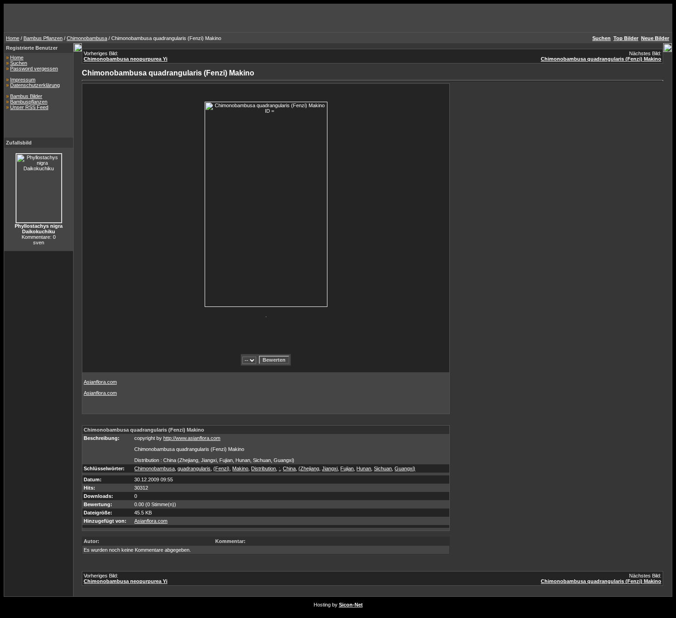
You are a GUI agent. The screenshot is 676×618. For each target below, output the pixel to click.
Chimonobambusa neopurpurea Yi (125, 59)
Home (12, 38)
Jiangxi (330, 468)
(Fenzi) (221, 468)
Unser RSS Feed (29, 107)
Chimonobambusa (87, 38)
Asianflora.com (100, 382)
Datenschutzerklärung (35, 85)
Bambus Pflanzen (43, 38)
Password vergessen (34, 68)
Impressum (22, 79)
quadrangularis (194, 468)
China (289, 468)
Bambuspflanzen (28, 101)
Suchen (18, 63)
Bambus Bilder (26, 96)
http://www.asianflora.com (191, 438)
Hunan (363, 468)
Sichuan (383, 468)
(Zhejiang (308, 468)
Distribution (263, 468)
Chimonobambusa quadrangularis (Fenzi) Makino (601, 59)
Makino (240, 468)
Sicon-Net (351, 604)
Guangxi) (405, 468)
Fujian (347, 468)
